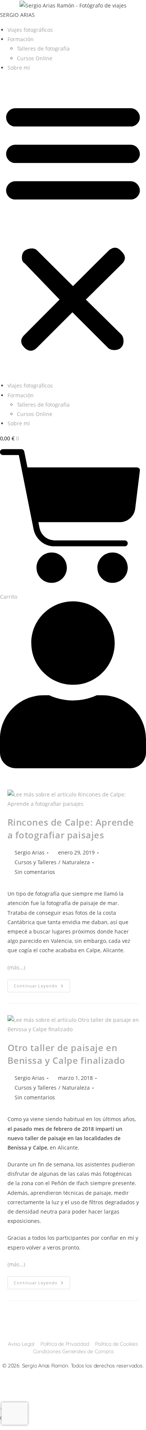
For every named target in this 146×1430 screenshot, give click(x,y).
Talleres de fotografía (43, 48)
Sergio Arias (30, 852)
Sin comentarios (35, 871)
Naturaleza (76, 862)
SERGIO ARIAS (17, 14)
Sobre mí (18, 67)
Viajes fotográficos (30, 29)
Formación (20, 39)
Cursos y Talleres (36, 862)
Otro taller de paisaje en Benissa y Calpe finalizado (66, 1053)
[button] (73, 226)
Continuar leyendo (42, 987)
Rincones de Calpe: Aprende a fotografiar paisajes (70, 828)
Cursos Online (34, 58)
